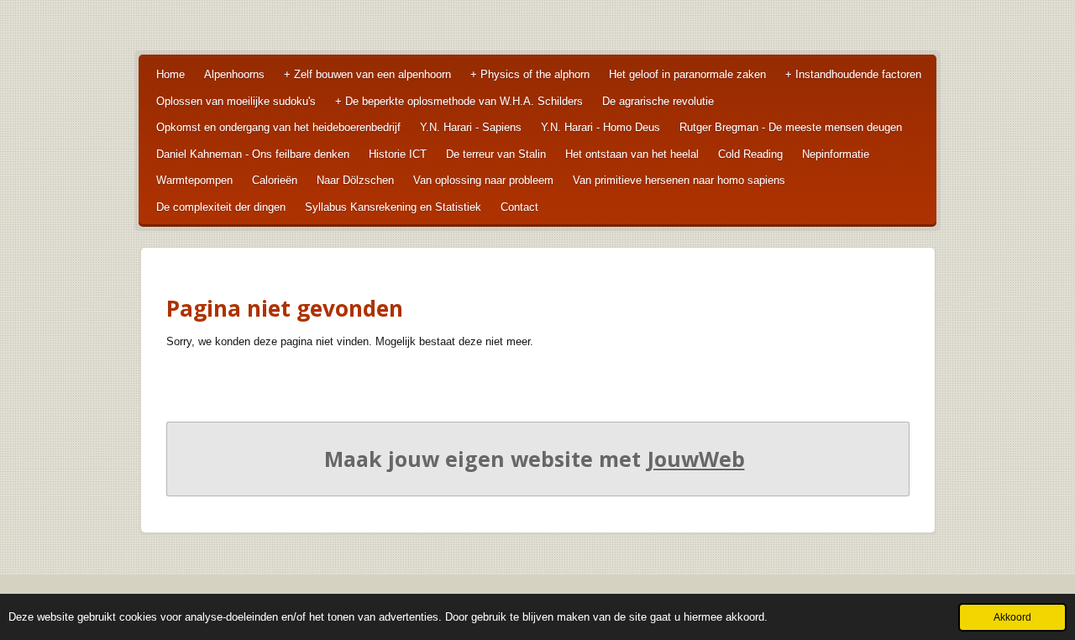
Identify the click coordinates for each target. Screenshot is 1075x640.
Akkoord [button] (1012, 616)
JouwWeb (696, 459)
